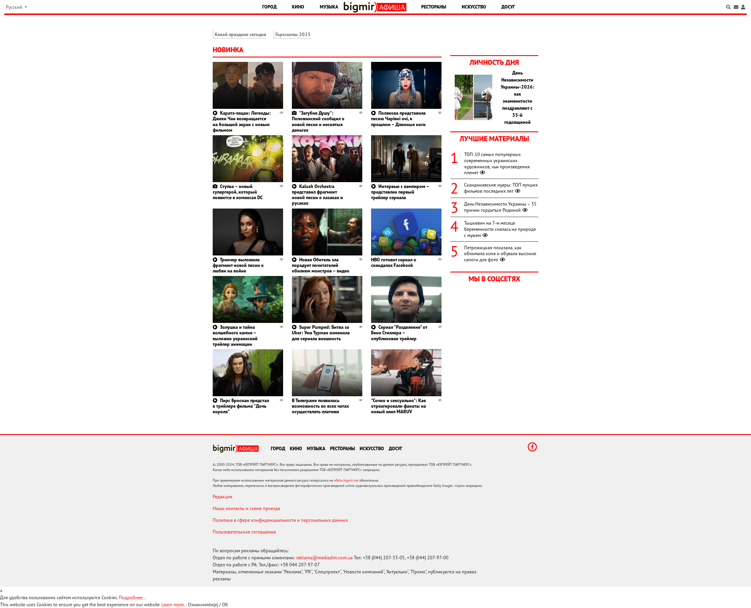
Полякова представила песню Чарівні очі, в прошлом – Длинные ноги (398, 118)
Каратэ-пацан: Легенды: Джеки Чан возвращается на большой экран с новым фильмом (242, 121)
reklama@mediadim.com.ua (324, 557)
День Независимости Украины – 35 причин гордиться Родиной (500, 207)
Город (269, 7)
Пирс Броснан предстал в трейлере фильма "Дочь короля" (241, 405)
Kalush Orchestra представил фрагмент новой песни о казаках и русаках (317, 194)
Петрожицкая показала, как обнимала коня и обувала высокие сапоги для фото (500, 254)
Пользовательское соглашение (244, 532)
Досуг (508, 7)
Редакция (222, 496)
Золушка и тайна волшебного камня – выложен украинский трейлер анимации (235, 335)
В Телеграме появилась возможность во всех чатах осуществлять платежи (320, 405)
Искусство (474, 7)
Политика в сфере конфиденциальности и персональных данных (280, 520)
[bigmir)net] (360, 7)
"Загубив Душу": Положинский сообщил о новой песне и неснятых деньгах (318, 121)
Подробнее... (132, 597)
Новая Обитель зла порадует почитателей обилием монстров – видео (320, 265)
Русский (14, 7)
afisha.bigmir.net (346, 480)
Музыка (329, 7)
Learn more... (174, 604)
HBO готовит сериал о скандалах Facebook (393, 262)
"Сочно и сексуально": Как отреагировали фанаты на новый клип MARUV (398, 405)
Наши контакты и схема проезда (246, 508)
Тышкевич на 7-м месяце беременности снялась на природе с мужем (500, 229)
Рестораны (433, 7)
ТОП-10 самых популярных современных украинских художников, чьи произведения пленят (497, 163)
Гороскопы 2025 (293, 34)
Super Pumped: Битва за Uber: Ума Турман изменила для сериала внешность (321, 332)
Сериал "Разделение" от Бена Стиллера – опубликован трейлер (399, 332)
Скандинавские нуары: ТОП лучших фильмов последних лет (501, 188)
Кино (298, 7)
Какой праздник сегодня (240, 34)
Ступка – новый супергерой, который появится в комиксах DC (238, 191)
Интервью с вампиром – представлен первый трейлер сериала (400, 191)
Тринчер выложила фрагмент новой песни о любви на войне (238, 265)
